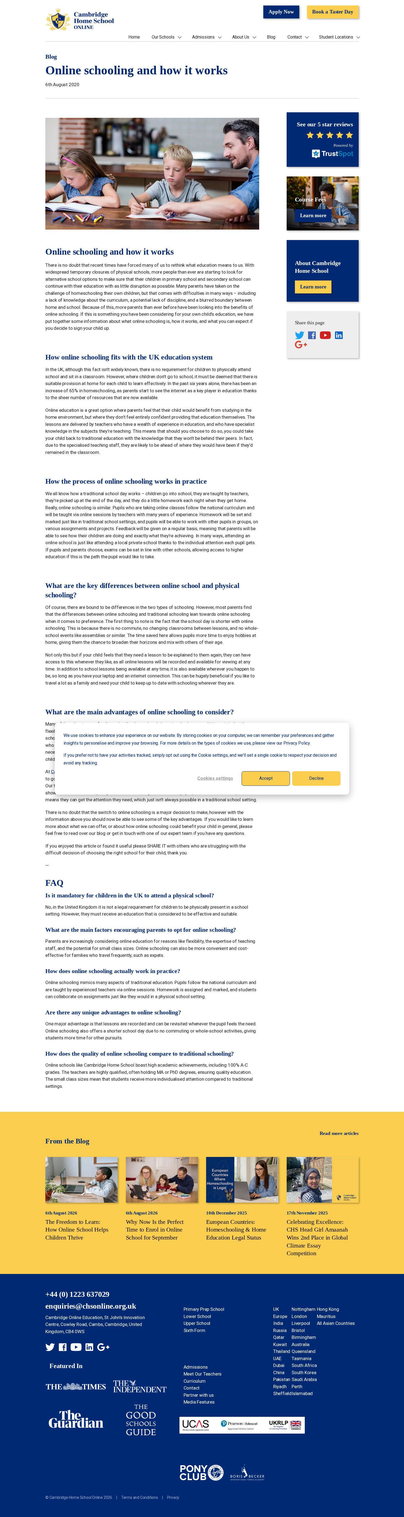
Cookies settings (215, 778)
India (278, 1323)
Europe (280, 1316)
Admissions (203, 37)
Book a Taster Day (332, 12)
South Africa (304, 1365)
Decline (316, 778)
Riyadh (280, 1386)
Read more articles (339, 1133)
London (299, 1316)
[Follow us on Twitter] (299, 336)
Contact (294, 37)
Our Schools (163, 37)
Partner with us (199, 1395)
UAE (277, 1358)
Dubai (278, 1365)
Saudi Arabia (304, 1379)
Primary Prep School (204, 1309)
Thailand (281, 1351)
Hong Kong (328, 1309)
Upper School (197, 1323)
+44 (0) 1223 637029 (77, 1294)
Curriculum (195, 1381)
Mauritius (326, 1316)
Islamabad (302, 1393)
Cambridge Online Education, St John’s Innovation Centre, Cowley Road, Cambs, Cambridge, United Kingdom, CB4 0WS (95, 1324)
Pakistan (281, 1379)
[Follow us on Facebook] (312, 336)
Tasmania (301, 1358)
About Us (240, 37)
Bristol (298, 1330)
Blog (271, 37)
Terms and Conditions (139, 1497)
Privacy (173, 1497)
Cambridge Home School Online (79, 19)
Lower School (197, 1316)
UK (276, 1309)
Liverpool (301, 1323)
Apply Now (281, 12)
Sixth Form (194, 1330)
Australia (300, 1344)
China (278, 1372)
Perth (297, 1386)
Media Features (199, 1402)
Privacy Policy (296, 742)
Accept (266, 778)
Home (134, 37)
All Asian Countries (336, 1323)
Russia (280, 1330)
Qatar (278, 1337)
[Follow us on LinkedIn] (339, 336)
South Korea (304, 1372)
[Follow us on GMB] (301, 345)
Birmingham (304, 1337)
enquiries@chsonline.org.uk (90, 1306)
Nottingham (304, 1309)
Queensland (304, 1351)
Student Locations (336, 37)
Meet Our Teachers (203, 1374)
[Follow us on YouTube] (325, 336)
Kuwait (280, 1344)
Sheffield (282, 1393)
